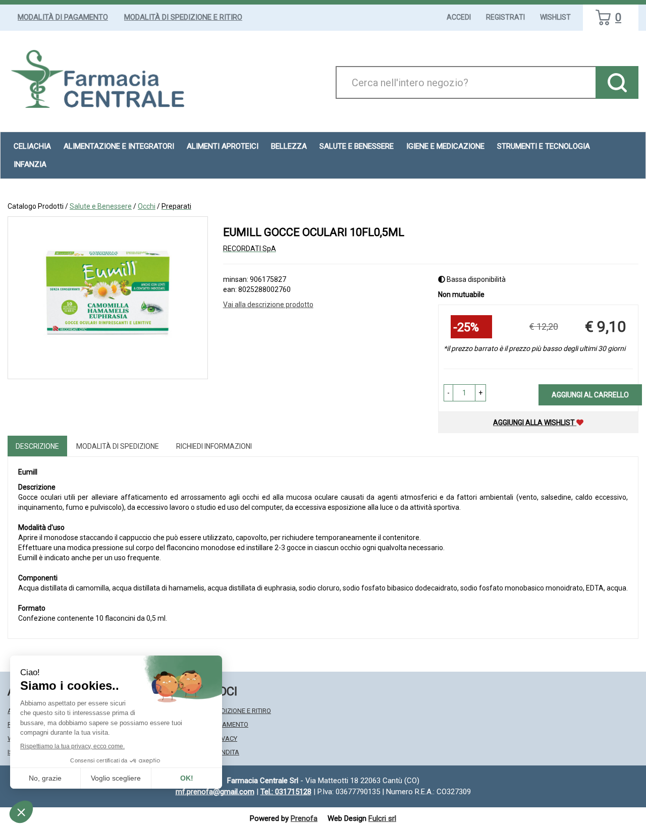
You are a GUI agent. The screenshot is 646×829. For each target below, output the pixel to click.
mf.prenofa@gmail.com (215, 791)
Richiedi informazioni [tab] (214, 446)
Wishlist (555, 17)
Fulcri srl (382, 818)
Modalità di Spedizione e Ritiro (183, 17)
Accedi (459, 17)
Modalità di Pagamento (63, 17)
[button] (448, 392)
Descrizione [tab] (37, 446)
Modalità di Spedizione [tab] (117, 446)
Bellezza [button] (289, 146)
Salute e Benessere (101, 206)
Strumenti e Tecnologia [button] (543, 146)
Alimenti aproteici (222, 146)
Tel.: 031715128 (285, 791)
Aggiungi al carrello (590, 395)
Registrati (505, 17)
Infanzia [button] (30, 164)
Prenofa (304, 818)
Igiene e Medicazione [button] (445, 146)
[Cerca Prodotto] (617, 82)
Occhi (146, 206)
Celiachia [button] (32, 146)
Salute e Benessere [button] (356, 146)
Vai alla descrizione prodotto (268, 305)
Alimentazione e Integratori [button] (119, 146)
